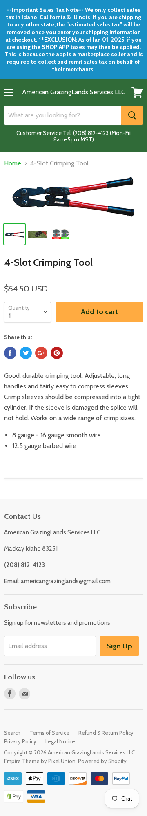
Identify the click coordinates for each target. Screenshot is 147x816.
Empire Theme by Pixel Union (40, 761)
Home (12, 163)
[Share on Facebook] (10, 353)
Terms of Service (49, 733)
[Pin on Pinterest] (57, 353)
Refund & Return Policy (106, 733)
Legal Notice (60, 741)
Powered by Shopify (102, 761)
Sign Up (119, 646)
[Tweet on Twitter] (26, 353)
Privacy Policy (20, 741)
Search (12, 733)
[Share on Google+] (41, 353)
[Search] (132, 115)
